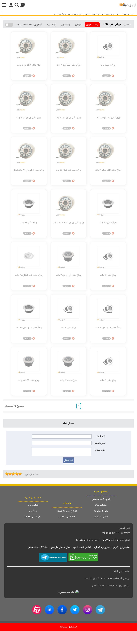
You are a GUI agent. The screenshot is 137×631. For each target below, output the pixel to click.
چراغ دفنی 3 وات (108, 380)
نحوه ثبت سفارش (101, 499)
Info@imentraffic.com (113, 540)
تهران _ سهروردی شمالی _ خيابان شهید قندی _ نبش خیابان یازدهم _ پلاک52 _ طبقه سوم (73, 547)
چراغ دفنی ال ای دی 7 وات (68, 275)
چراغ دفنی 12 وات (68, 380)
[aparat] (36, 609)
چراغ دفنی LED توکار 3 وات (108, 170)
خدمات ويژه (101, 505)
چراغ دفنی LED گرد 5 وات (29, 65)
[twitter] (75, 609)
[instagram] (87, 609)
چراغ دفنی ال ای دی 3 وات (108, 327)
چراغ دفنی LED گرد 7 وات (68, 65)
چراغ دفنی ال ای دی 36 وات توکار (68, 222)
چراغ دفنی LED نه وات (29, 380)
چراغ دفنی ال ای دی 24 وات (29, 327)
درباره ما (33, 511)
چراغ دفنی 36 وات (108, 222)
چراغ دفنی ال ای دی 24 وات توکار (28, 170)
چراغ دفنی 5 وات (108, 275)
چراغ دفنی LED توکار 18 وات (69, 170)
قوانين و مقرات (101, 517)
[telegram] (100, 609)
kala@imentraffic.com (87, 540)
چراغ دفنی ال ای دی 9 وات (29, 117)
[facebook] (62, 609)
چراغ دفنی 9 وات (68, 327)
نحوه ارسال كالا (100, 511)
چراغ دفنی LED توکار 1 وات (108, 117)
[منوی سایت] (68, 5)
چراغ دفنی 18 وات (29, 222)
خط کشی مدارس (66, 517)
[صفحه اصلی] (127, 5)
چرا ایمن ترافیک (33, 517)
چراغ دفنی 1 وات (108, 65)
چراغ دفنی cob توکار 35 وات (28, 275)
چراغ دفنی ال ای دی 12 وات (68, 117)
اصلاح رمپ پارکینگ (67, 511)
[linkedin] (49, 609)
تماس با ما (32, 505)
